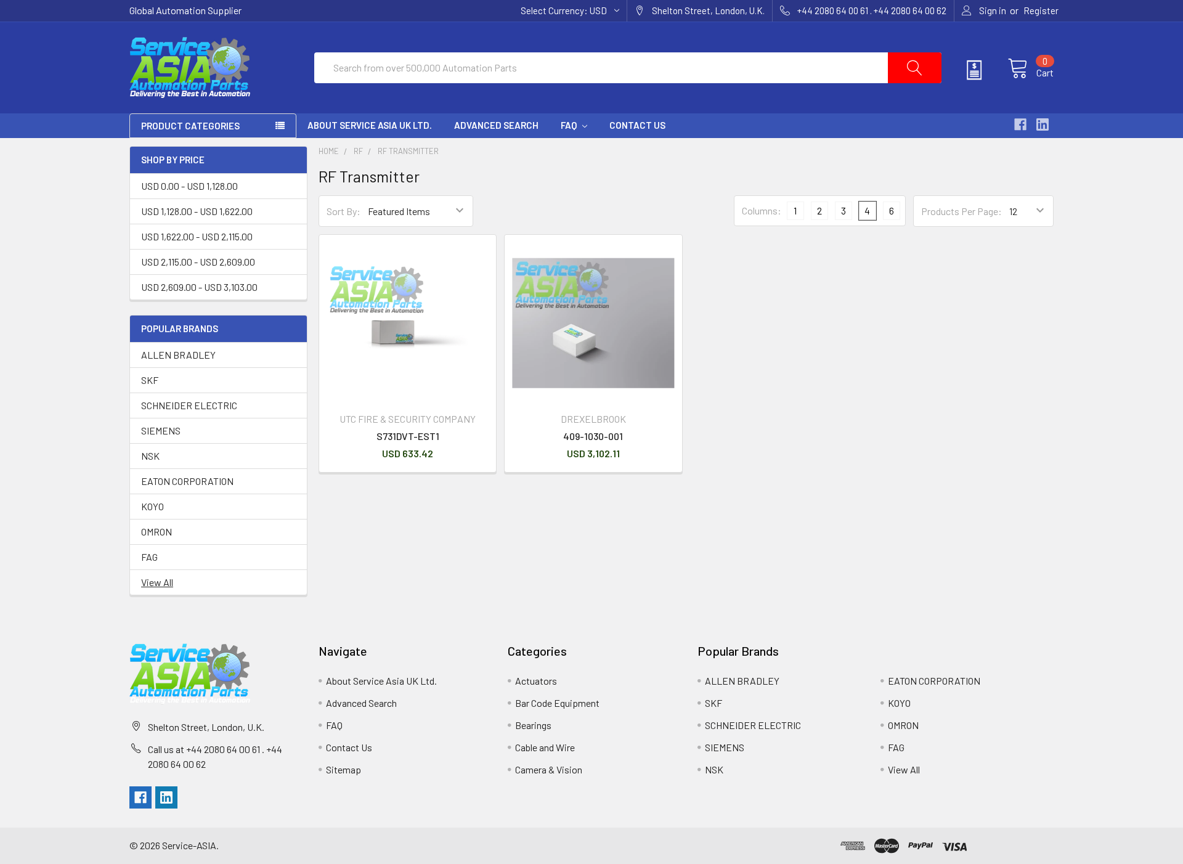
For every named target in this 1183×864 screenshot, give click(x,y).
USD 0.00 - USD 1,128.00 (189, 186)
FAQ (570, 125)
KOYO (152, 506)
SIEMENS (161, 430)
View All (157, 582)
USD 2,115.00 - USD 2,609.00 (198, 261)
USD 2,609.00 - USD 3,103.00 (199, 287)
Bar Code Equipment (557, 703)
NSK (150, 456)
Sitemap (343, 769)
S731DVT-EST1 (407, 436)
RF (358, 151)
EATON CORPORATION (187, 481)
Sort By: (343, 211)
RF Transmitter (408, 151)
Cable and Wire (545, 747)
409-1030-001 (593, 436)
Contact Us (637, 125)
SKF (149, 380)
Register (1041, 10)
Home (329, 151)
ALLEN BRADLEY (178, 355)
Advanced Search (496, 125)
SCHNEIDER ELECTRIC (189, 405)
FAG (149, 557)
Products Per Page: (961, 211)
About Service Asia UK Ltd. (369, 125)
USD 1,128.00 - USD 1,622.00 (197, 211)
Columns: (761, 210)
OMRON (156, 531)
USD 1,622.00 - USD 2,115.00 (197, 236)
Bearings (533, 725)
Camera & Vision (548, 769)
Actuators (536, 681)
